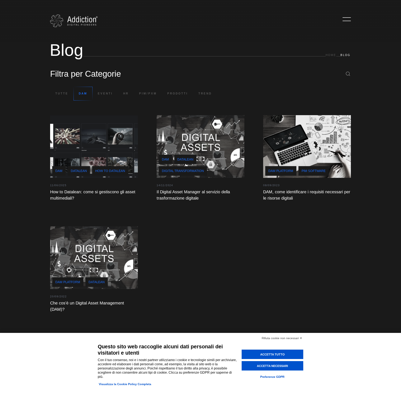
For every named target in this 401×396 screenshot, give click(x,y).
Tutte (61, 93)
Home (331, 55)
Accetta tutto (272, 354)
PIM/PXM (148, 93)
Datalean (79, 171)
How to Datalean (110, 171)
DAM (83, 93)
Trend (205, 93)
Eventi (105, 93)
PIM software (314, 171)
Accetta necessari (272, 366)
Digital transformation (183, 171)
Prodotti (177, 93)
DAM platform (280, 171)
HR (126, 93)
